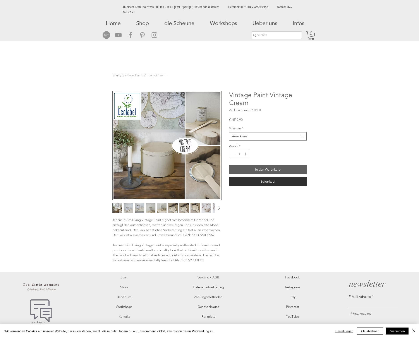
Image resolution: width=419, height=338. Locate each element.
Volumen (236, 128)
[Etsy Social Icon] (106, 35)
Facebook (292, 277)
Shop (124, 287)
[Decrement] (232, 154)
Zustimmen (397, 331)
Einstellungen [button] (344, 331)
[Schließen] (413, 331)
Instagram (292, 287)
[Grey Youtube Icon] (118, 35)
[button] (311, 35)
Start (115, 75)
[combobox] (268, 136)
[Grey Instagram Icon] (154, 35)
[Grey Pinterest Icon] (142, 35)
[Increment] (246, 154)
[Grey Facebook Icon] (130, 35)
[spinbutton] (239, 154)
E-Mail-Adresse (360, 296)
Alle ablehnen (370, 331)
